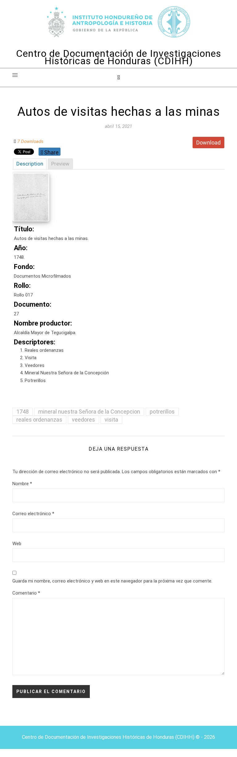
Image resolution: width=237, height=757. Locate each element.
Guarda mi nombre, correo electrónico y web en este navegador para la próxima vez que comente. (112, 581)
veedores (83, 419)
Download (208, 142)
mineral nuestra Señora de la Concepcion (89, 411)
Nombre (22, 483)
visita (111, 419)
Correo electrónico (33, 513)
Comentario (26, 593)
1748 (22, 411)
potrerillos (162, 411)
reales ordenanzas (39, 419)
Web (16, 543)
